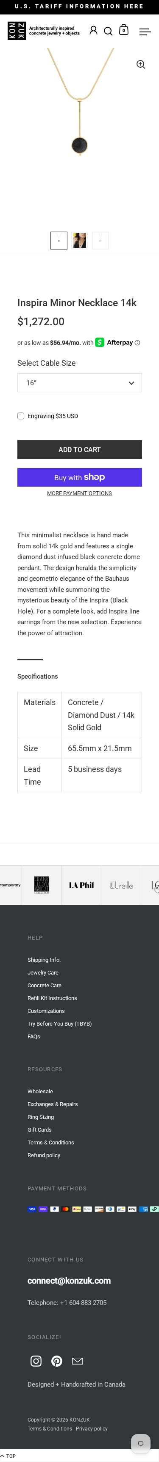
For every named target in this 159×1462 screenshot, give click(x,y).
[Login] (93, 31)
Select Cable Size (46, 362)
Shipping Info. (44, 960)
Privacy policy (92, 1429)
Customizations (46, 1011)
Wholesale (40, 1091)
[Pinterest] (55, 1360)
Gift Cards (40, 1130)
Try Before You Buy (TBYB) (60, 1024)
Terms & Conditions (50, 1429)
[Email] (76, 1360)
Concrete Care (44, 985)
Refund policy (44, 1155)
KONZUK (80, 1420)
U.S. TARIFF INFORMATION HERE (79, 6)
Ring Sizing (41, 1117)
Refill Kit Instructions (52, 998)
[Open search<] (108, 29)
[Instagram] (35, 1360)
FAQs (34, 1036)
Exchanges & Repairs (53, 1104)
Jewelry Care (43, 972)
